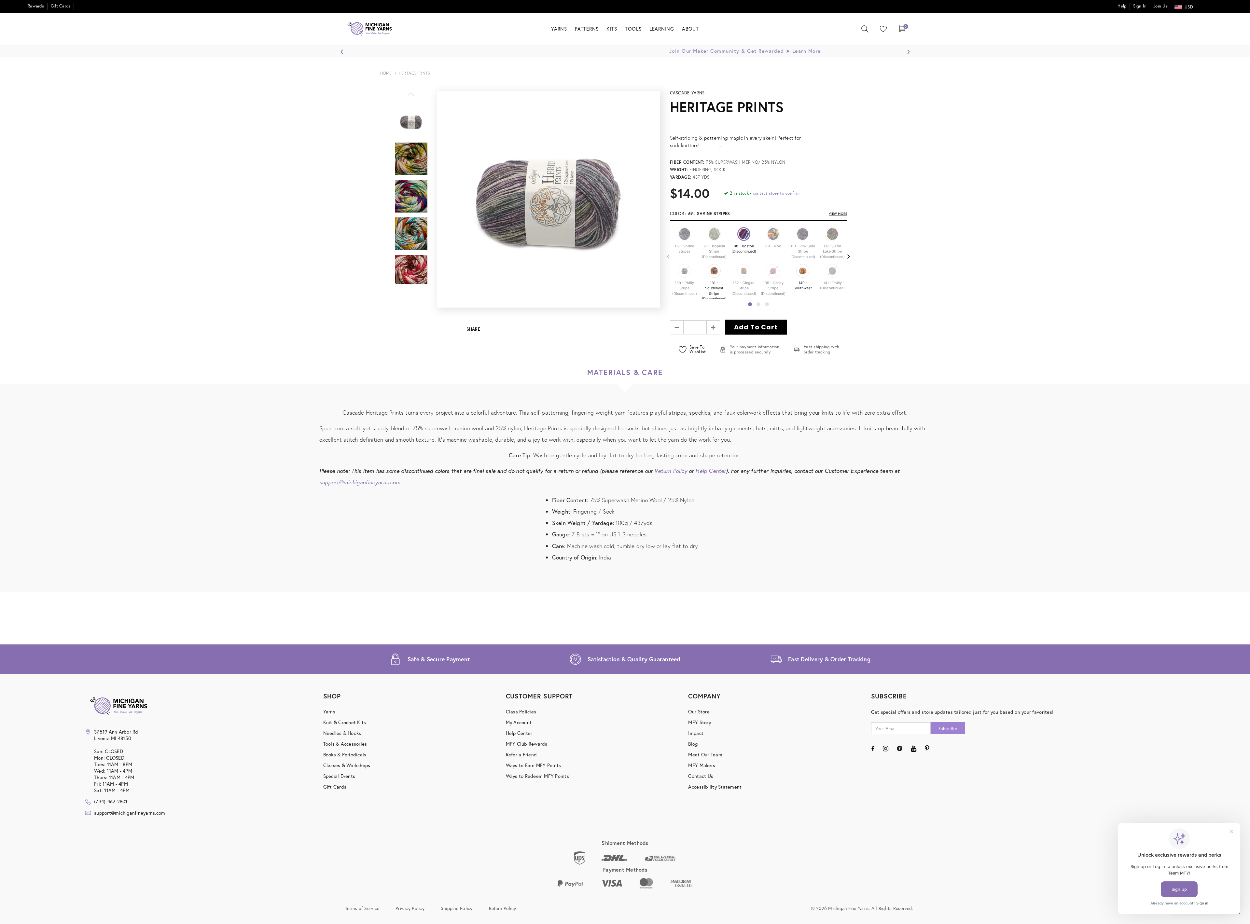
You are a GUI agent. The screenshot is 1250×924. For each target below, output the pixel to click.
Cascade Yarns (687, 93)
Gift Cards (61, 6)
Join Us (1160, 6)
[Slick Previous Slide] (411, 97)
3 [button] (767, 304)
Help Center (710, 471)
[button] (684, 234)
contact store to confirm (776, 193)
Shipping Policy (457, 908)
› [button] (908, 50)
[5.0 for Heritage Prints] (758, 122)
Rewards (36, 6)
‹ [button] (341, 50)
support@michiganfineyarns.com (359, 482)
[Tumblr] (899, 749)
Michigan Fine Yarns (1179, 198)
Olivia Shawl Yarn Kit (1179, 209)
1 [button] (750, 304)
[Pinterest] (927, 749)
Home (386, 73)
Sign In (1139, 6)
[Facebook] (872, 749)
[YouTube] (913, 749)
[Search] (864, 29)
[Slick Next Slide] (411, 286)
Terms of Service (362, 908)
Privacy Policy (410, 908)
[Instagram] (885, 749)
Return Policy (670, 471)
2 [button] (758, 304)
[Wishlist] (882, 28)
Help (1122, 6)
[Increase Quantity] (713, 327)
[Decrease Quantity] (677, 327)
